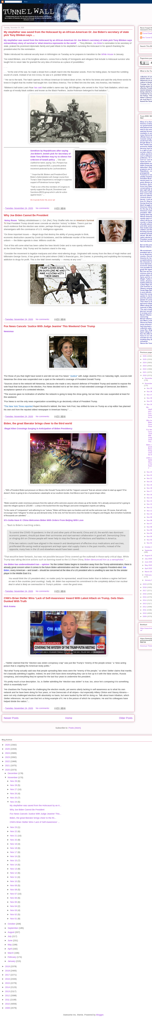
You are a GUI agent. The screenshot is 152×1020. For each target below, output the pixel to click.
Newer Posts (11, 718)
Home (68, 718)
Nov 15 (14, 860)
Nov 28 (14, 785)
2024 (145, 362)
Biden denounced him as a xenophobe (103, 559)
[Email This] (55, 208)
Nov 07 (14, 894)
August (11, 932)
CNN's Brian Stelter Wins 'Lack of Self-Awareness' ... (35, 822)
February (12, 957)
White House (107, 54)
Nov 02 (14, 914)
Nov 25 (14, 798)
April (10, 949)
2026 (145, 356)
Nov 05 (14, 902)
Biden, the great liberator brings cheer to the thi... (33, 818)
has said (38, 87)
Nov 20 (14, 840)
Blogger (99, 1015)
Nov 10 (14, 881)
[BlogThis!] (58, 208)
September (13, 928)
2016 (145, 594)
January (12, 961)
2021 (145, 372)
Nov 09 (14, 885)
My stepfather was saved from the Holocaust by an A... (35, 805)
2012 (145, 607)
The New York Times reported (19, 406)
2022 (145, 369)
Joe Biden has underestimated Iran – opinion (26, 564)
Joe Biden (97, 43)
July (10, 936)
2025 (145, 359)
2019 (145, 584)
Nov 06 (14, 898)
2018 (145, 587)
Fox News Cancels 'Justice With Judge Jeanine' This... (35, 814)
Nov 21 (14, 835)
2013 (145, 603)
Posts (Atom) (75, 728)
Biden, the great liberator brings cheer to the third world (38, 423)
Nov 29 (14, 781)
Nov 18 (14, 848)
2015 (145, 597)
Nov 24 (14, 802)
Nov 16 (14, 856)
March (11, 953)
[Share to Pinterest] (64, 208)
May (10, 944)
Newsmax (9, 331)
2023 (145, 366)
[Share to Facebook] (62, 208)
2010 (145, 613)
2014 (145, 600)
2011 (145, 610)
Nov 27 (14, 789)
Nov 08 (14, 889)
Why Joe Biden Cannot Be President (26, 215)
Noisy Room (10, 220)
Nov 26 (14, 793)
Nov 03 (14, 910)
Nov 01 (14, 918)
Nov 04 (14, 906)
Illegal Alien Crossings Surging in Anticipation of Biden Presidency (38, 428)
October (12, 924)
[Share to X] (60, 208)
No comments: (43, 208)
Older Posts (126, 718)
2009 (145, 616)
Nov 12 (14, 873)
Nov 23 (14, 827)
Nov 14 (14, 864)
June (10, 940)
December (13, 773)
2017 (145, 590)
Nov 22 (14, 831)
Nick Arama (9, 606)
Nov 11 (13, 877)
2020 (145, 375)
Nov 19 (14, 844)
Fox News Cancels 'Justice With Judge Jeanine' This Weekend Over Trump (49, 326)
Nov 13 (14, 869)
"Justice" (74, 376)
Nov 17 (14, 852)
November (13, 777)
